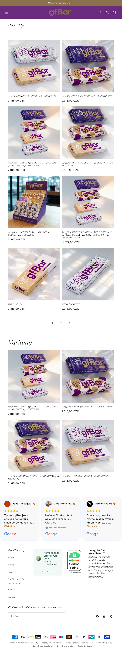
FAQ (10, 571)
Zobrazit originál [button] (16, 528)
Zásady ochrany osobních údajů (78, 643)
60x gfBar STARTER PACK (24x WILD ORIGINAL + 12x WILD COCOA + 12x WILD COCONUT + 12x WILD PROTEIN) (88, 235)
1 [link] (52, 323)
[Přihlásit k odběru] (61, 616)
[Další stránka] (69, 323)
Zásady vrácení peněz (51, 643)
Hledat (11, 564)
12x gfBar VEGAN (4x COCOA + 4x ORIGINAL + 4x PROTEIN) (87, 164)
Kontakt (12, 597)
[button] (6, 12)
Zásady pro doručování (43, 646)
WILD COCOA (15, 304)
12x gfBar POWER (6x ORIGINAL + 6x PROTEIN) (87, 96)
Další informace (47, 572)
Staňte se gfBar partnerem (17, 581)
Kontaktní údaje (85, 646)
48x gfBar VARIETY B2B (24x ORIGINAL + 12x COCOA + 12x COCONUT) (31, 233)
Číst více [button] (9, 522)
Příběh (11, 557)
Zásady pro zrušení (66, 646)
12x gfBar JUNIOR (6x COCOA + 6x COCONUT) (32, 96)
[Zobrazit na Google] (7, 504)
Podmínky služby (104, 643)
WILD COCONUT (71, 304)
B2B (10, 590)
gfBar (20, 643)
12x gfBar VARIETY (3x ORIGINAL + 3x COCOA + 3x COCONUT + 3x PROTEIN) (33, 164)
